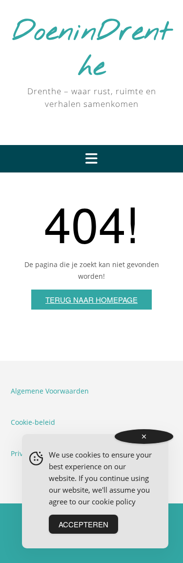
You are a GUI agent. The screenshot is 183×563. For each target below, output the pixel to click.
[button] (91, 158)
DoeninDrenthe (91, 50)
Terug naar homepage (91, 299)
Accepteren (83, 524)
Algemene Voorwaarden (50, 391)
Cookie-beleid (33, 422)
